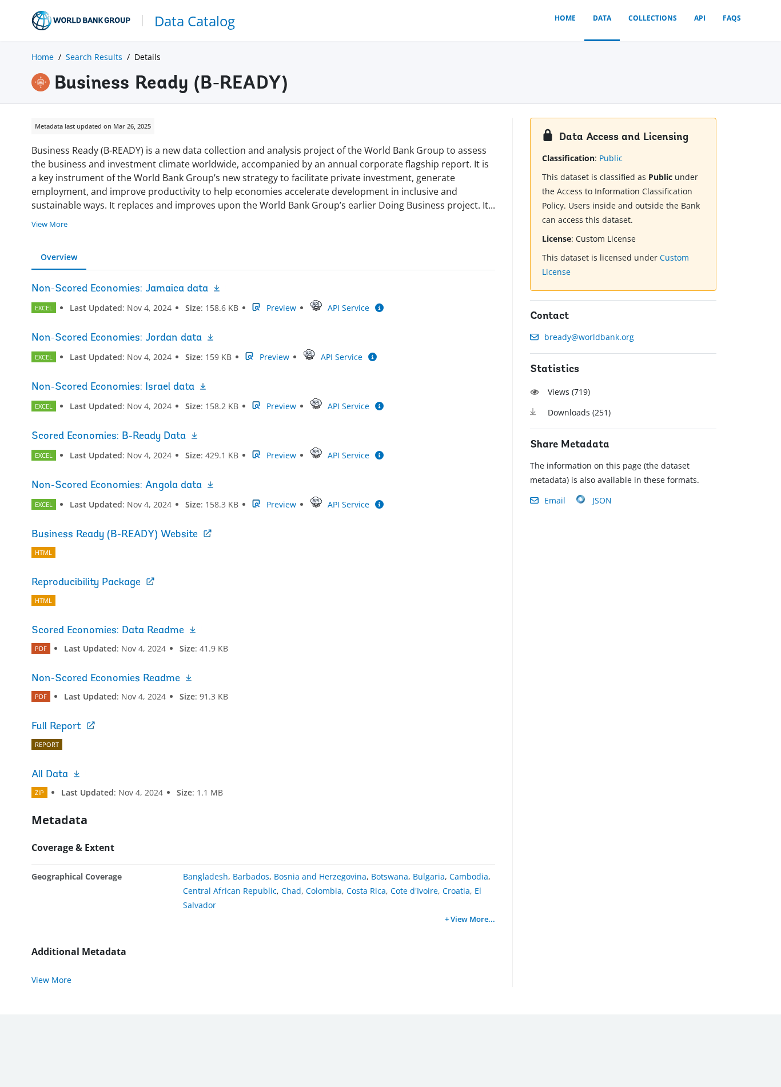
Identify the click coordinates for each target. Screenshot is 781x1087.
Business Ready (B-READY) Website (114, 535)
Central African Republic (230, 890)
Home (565, 18)
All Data (49, 775)
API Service (348, 307)
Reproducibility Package (86, 583)
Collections (652, 18)
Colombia (324, 890)
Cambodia (468, 876)
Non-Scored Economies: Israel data (112, 387)
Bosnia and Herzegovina (320, 876)
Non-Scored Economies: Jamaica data (119, 289)
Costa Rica (366, 890)
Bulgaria (429, 876)
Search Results (94, 56)
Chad (291, 890)
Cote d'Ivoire (414, 890)
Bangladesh (205, 876)
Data (602, 18)
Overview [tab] (59, 256)
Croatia (456, 890)
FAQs (732, 18)
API (700, 18)
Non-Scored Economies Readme (105, 679)
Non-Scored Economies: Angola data (116, 486)
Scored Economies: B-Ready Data (108, 436)
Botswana (389, 876)
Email (554, 500)
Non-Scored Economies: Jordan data (116, 338)
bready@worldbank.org (589, 336)
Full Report (56, 727)
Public (611, 158)
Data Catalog (194, 21)
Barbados (251, 876)
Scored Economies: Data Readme (107, 631)
